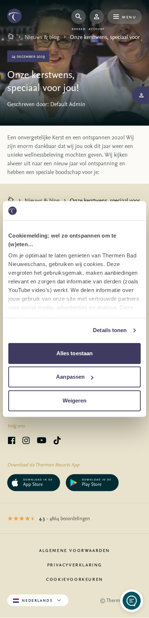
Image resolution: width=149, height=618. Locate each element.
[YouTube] (41, 441)
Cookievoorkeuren (74, 579)
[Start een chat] (131, 600)
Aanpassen (70, 377)
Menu (129, 16)
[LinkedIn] (26, 441)
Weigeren (75, 400)
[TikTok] (57, 441)
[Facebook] (11, 441)
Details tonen (110, 330)
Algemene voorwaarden (74, 550)
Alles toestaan (74, 353)
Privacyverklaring (74, 564)
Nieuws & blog (42, 37)
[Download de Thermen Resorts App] (33, 482)
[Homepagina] (10, 37)
